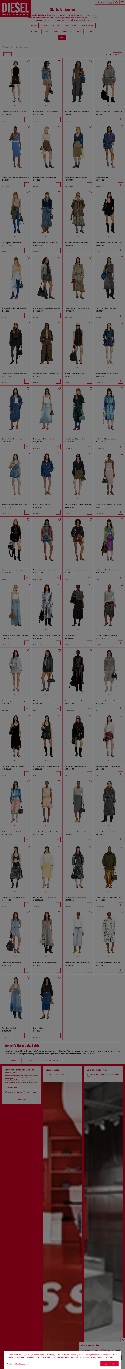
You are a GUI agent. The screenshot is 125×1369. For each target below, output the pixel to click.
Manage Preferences (71, 1357)
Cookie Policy (108, 1357)
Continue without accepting (17, 1364)
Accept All (109, 1364)
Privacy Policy (93, 1357)
